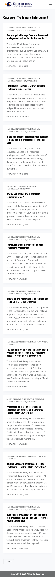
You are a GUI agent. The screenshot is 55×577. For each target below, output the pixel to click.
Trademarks (32, 30)
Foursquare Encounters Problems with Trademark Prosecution (25, 246)
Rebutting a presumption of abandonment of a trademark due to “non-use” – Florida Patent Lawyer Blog (27, 517)
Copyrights (11, 186)
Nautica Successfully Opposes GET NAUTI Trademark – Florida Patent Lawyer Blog (26, 465)
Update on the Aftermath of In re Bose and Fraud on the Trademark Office (27, 300)
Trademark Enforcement (17, 27)
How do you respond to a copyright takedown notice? (23, 195)
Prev (9, 562)
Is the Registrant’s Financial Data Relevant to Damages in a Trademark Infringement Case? (27, 139)
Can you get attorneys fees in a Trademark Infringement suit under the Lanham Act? (27, 37)
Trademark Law (33, 27)
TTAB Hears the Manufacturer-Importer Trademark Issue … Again (26, 87)
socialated (11, 66)
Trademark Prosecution (16, 30)
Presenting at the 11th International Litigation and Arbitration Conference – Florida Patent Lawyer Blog (26, 409)
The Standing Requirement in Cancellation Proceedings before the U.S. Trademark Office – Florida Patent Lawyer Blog (27, 352)
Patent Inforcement (15, 399)
